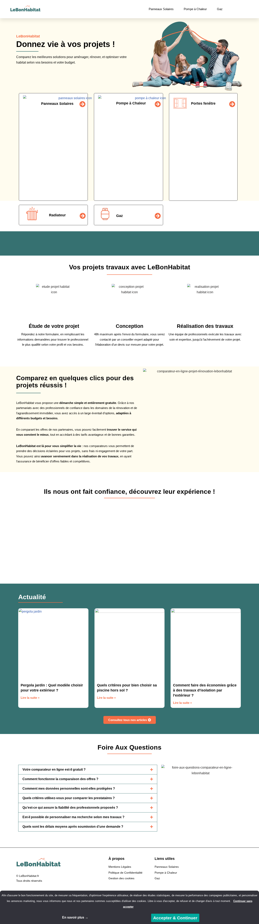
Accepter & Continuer (175, 918)
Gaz (220, 9)
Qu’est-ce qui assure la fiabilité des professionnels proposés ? (70, 807)
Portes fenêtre (203, 103)
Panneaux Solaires (161, 9)
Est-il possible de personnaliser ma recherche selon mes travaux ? (73, 817)
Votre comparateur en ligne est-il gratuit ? (54, 769)
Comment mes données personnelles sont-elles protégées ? (68, 788)
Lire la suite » (30, 697)
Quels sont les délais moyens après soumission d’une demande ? (72, 826)
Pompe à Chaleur (195, 9)
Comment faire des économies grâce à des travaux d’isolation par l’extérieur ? (205, 690)
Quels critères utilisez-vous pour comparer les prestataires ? (68, 798)
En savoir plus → (75, 917)
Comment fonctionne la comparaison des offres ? (60, 779)
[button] (8, 533)
